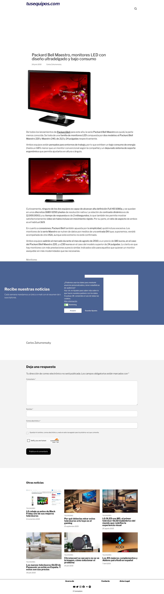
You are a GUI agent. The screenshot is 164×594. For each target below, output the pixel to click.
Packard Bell (63, 132)
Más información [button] (70, 301)
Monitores (31, 259)
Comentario (31, 379)
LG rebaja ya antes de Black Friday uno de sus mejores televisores (40, 513)
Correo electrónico (33, 421)
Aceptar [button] (73, 311)
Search (135, 8)
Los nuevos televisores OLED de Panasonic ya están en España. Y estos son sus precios (43, 567)
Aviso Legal (125, 581)
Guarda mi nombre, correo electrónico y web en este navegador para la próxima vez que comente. (64, 432)
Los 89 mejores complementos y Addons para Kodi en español (119, 559)
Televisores (30, 508)
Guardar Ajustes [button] (91, 311)
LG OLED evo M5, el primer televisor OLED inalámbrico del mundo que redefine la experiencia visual (118, 521)
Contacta (105, 581)
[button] (66, 305)
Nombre (29, 409)
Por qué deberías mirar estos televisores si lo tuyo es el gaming (79, 521)
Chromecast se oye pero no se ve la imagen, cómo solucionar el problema (81, 560)
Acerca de (69, 581)
